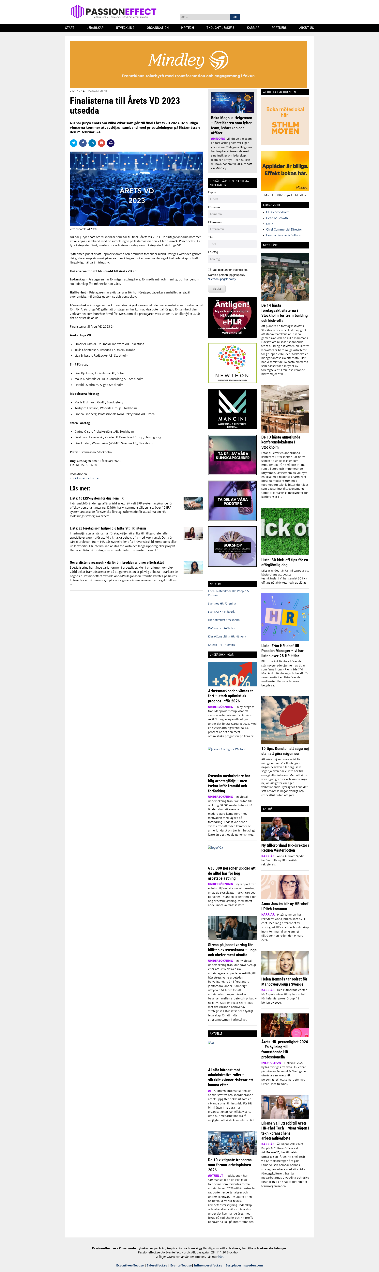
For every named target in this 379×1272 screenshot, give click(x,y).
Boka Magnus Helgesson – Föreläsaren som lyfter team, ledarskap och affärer (231, 125)
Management (97, 91)
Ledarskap (95, 28)
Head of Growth (277, 218)
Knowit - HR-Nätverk (221, 645)
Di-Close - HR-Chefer (221, 628)
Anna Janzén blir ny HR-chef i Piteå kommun (285, 906)
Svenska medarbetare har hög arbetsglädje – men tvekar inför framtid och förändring (229, 783)
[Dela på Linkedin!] (93, 143)
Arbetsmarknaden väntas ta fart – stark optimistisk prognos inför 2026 (230, 695)
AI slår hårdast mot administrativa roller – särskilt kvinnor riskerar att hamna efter (230, 1077)
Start (69, 28)
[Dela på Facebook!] (83, 143)
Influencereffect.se (208, 1265)
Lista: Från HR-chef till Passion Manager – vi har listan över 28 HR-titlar (282, 650)
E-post (212, 192)
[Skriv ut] (110, 143)
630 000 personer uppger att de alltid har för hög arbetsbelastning (231, 873)
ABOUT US (306, 28)
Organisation (158, 28)
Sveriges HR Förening (222, 603)
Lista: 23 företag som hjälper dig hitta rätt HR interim (108, 528)
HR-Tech (187, 28)
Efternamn (214, 222)
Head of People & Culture (283, 235)
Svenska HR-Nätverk (221, 611)
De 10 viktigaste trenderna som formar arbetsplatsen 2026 (230, 1164)
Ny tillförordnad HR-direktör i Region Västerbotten (285, 848)
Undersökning (220, 707)
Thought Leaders (220, 28)
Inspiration (271, 1063)
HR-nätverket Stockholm (224, 620)
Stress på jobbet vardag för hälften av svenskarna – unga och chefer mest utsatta (232, 949)
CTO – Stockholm (277, 212)
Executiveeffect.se (130, 1265)
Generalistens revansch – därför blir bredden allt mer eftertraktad (117, 562)
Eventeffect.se (181, 1265)
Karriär (253, 28)
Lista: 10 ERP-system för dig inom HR (97, 498)
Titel (210, 237)
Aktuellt (215, 1175)
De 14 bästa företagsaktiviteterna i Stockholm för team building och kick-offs (284, 313)
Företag (213, 252)
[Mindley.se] (188, 87)
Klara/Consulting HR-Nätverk (227, 636)
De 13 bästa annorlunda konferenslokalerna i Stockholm (280, 442)
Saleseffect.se (157, 1265)
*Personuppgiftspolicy (222, 279)
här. (221, 1257)
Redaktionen (78, 474)
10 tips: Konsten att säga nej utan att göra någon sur (285, 751)
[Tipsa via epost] (102, 143)
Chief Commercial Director (284, 229)
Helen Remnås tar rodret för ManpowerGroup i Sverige (284, 982)
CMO (269, 224)
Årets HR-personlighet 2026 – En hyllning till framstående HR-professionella (284, 1049)
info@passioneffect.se (84, 478)
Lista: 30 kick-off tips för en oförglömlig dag (284, 562)
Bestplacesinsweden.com (244, 1265)
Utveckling (125, 28)
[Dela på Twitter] (74, 143)
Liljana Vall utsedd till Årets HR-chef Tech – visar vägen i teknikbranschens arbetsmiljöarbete (285, 1131)
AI (209, 1091)
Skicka (217, 289)
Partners (279, 28)
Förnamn (214, 207)
